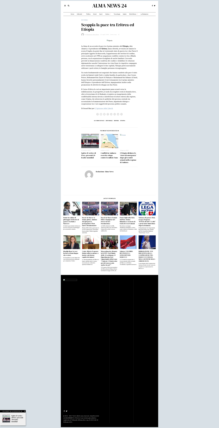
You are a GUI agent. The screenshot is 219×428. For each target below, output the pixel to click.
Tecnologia (117, 14)
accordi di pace (99, 120)
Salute (125, 14)
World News (132, 14)
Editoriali (79, 14)
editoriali (109, 120)
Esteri (95, 14)
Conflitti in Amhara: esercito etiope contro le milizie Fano (109, 155)
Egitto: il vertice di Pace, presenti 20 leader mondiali (88, 155)
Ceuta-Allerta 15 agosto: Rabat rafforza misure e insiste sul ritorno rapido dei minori (90, 254)
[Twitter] (154, 6)
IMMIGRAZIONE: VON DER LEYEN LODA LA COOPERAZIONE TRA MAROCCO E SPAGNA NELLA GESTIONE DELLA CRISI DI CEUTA (147, 256)
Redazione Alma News (105, 171)
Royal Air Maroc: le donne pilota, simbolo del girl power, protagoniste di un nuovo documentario (89, 221)
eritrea (116, 120)
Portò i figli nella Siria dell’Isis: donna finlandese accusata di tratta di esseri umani (127, 221)
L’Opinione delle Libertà (104, 108)
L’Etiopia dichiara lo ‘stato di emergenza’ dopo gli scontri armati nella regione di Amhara (128, 157)
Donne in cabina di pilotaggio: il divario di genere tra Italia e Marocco (71, 221)
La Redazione (144, 14)
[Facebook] (152, 6)
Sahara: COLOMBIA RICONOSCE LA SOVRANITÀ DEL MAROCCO (126, 254)
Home (72, 14)
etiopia (122, 120)
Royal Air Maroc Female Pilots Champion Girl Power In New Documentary (109, 221)
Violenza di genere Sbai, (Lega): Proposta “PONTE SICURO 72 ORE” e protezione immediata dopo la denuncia (147, 221)
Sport (100, 14)
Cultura (107, 14)
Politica (88, 14)
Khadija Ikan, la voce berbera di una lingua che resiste (70, 253)
